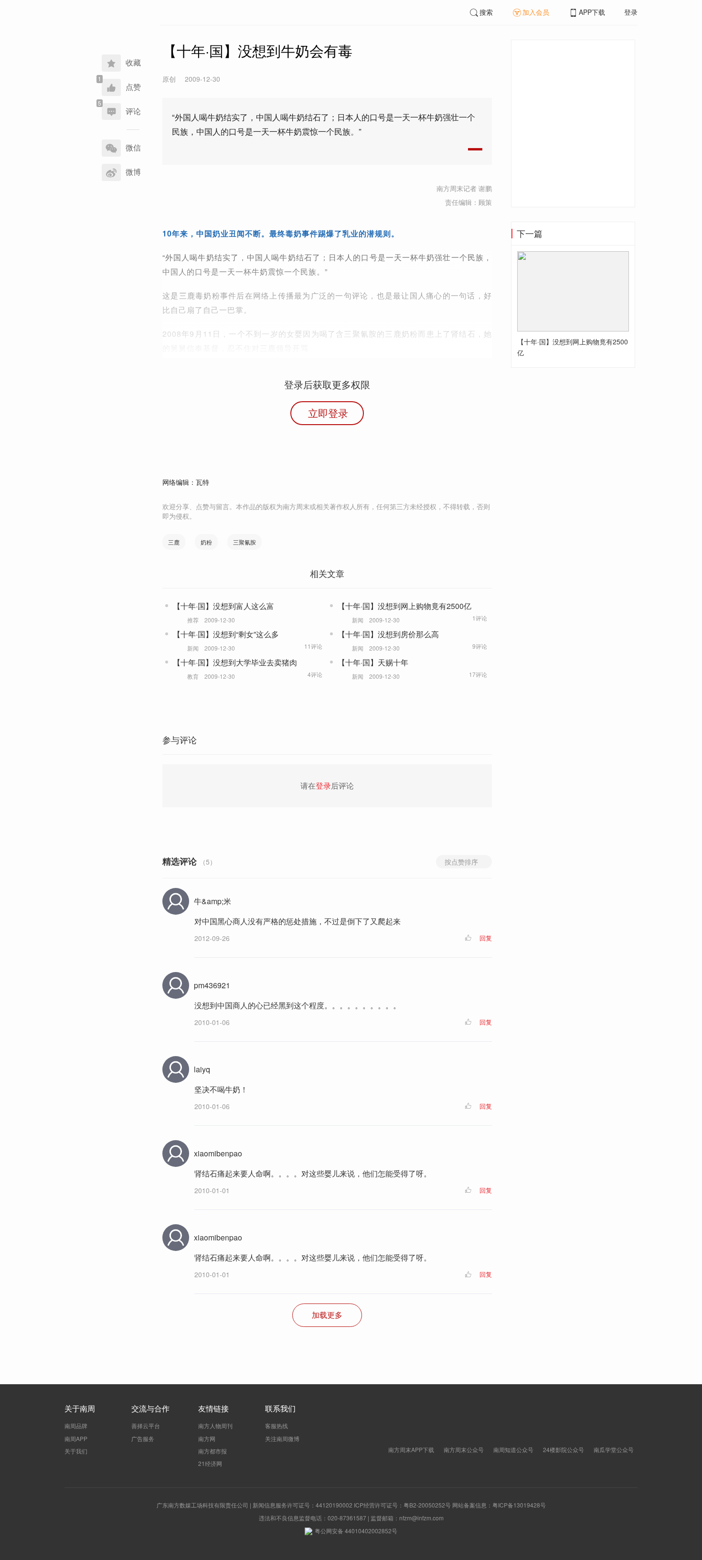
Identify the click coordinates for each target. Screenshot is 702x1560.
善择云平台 (145, 1425)
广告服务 (142, 1438)
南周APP (75, 1438)
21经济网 (210, 1463)
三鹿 (174, 542)
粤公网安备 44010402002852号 (356, 1531)
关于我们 (75, 1451)
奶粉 (206, 542)
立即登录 (328, 413)
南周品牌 (75, 1425)
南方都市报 (212, 1451)
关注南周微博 (282, 1438)
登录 (631, 12)
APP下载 (592, 12)
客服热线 (276, 1425)
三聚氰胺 (244, 542)
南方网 (206, 1438)
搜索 (486, 12)
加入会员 (535, 12)
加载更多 (327, 1314)
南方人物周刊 (215, 1425)
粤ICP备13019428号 (519, 1505)
